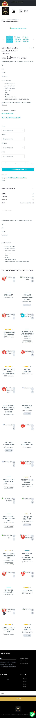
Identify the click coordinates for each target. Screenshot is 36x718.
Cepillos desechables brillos (27, 297)
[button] (13, 11)
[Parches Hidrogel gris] (27, 431)
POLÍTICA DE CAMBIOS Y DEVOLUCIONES (11, 118)
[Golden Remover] (27, 615)
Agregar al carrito (18, 169)
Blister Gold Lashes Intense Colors (27, 334)
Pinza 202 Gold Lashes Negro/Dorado (9, 371)
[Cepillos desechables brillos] (27, 283)
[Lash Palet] (9, 283)
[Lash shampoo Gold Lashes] (9, 320)
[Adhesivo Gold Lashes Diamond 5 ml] (27, 467)
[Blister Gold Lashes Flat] (9, 467)
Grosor (3, 126)
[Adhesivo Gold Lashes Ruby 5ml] (9, 615)
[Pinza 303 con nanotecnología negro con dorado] (9, 394)
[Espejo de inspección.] (9, 578)
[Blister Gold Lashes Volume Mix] (9, 504)
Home (3, 19)
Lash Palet (8, 295)
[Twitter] (9, 180)
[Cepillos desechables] (9, 431)
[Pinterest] (11, 180)
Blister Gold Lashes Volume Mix (8, 518)
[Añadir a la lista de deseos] (14, 278)
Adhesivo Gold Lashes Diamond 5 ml (27, 482)
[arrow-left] (3, 39)
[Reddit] (19, 180)
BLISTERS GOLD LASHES (13, 19)
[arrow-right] (33, 39)
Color (3, 152)
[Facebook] (6, 180)
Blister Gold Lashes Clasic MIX (9, 556)
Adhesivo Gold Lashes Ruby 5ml (8, 630)
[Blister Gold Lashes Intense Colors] (27, 320)
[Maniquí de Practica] (27, 504)
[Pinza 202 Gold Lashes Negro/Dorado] (9, 357)
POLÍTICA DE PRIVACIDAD (7, 114)
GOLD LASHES (23, 178)
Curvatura (4, 143)
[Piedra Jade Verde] (27, 394)
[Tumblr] (14, 180)
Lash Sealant (27, 591)
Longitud (4, 134)
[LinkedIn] (16, 180)
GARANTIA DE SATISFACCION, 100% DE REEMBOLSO (17, 2)
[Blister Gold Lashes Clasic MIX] (9, 541)
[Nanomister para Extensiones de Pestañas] (27, 541)
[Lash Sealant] (27, 578)
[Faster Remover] (27, 357)
